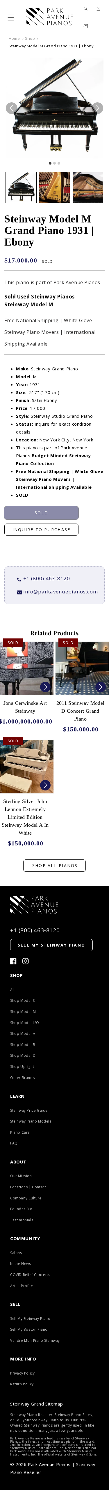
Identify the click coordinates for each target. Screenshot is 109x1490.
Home (14, 38)
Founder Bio (21, 1208)
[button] (10, 17)
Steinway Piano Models (30, 1121)
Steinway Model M (28, 304)
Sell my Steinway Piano (51, 945)
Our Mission (21, 1175)
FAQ (14, 1143)
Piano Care (20, 1132)
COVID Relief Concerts (30, 1274)
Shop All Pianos (55, 865)
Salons (16, 1252)
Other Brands (22, 1077)
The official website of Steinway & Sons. (67, 1454)
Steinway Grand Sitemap (36, 1404)
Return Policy (22, 1384)
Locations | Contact (28, 1187)
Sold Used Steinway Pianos (39, 296)
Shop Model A (22, 1033)
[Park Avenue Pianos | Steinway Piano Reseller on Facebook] (13, 961)
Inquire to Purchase (41, 529)
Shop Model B (22, 1044)
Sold (41, 512)
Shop (30, 38)
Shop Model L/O (24, 1022)
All (12, 989)
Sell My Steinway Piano (30, 1318)
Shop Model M (23, 1011)
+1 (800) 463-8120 (46, 578)
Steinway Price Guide (29, 1110)
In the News (20, 1263)
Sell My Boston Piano (29, 1329)
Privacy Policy (22, 1373)
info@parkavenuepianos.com (60, 591)
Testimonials (21, 1220)
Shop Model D (22, 1055)
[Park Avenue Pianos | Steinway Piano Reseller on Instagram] (25, 961)
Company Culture (26, 1198)
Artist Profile (21, 1285)
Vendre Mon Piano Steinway (35, 1340)
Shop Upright (22, 1066)
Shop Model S (22, 1000)
